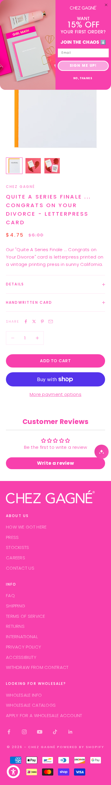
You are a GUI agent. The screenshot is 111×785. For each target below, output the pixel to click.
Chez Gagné (20, 186)
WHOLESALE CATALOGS (31, 705)
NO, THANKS (82, 78)
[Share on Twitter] (34, 321)
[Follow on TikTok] (55, 732)
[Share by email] (50, 321)
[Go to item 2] (33, 165)
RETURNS (15, 626)
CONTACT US (20, 568)
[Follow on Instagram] (24, 732)
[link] (83, 7)
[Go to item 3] (52, 165)
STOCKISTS (17, 547)
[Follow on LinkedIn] (70, 732)
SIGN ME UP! (83, 65)
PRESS (12, 537)
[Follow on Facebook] (9, 732)
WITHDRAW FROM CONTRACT (37, 667)
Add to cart (55, 361)
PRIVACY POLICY (23, 647)
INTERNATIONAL (22, 636)
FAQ (10, 595)
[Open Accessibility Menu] (13, 772)
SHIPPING (15, 606)
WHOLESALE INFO (24, 695)
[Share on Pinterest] (42, 321)
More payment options (55, 394)
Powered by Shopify (80, 747)
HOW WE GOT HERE (26, 527)
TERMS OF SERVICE (25, 616)
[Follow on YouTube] (40, 732)
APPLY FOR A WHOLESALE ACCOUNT (44, 715)
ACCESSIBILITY (21, 657)
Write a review (55, 463)
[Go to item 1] (14, 165)
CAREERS (15, 558)
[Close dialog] (106, 5)
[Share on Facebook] (25, 321)
